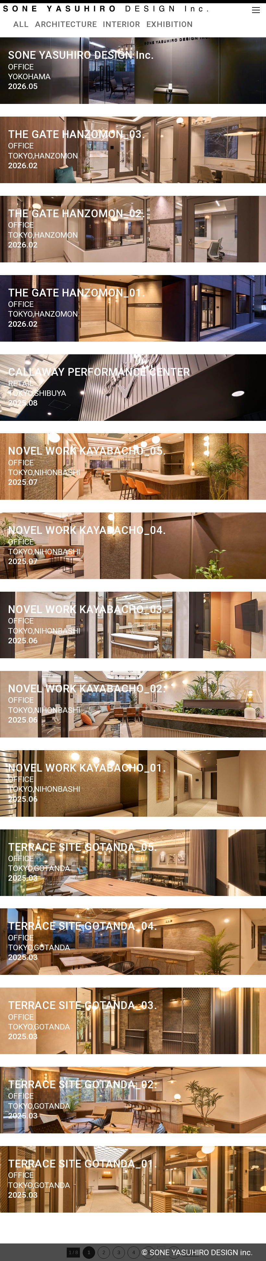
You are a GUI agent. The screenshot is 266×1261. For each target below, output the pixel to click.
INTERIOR (121, 24)
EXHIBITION (169, 24)
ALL (21, 24)
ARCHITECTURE (66, 24)
